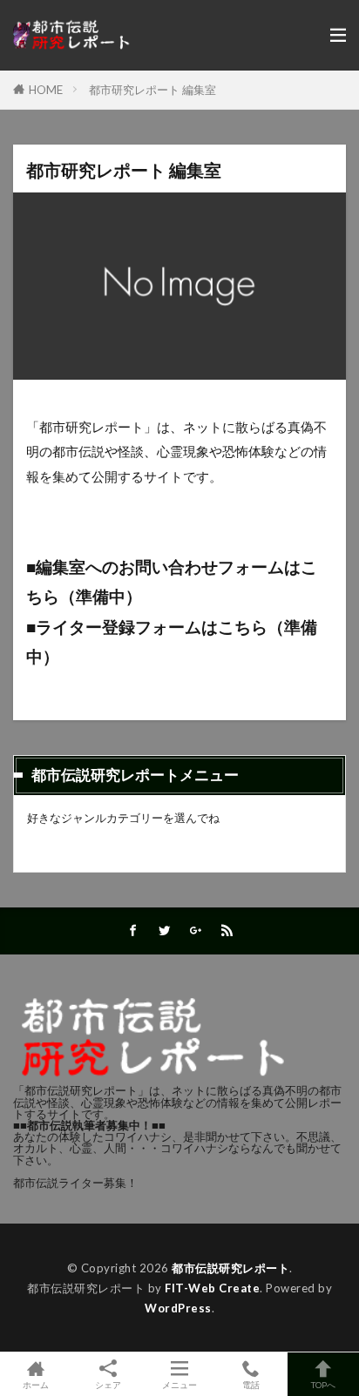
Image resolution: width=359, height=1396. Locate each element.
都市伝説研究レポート (230, 1268)
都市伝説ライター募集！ (75, 1183)
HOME (46, 90)
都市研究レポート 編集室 (152, 90)
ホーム (36, 1384)
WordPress (178, 1308)
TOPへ (323, 1384)
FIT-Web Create (212, 1288)
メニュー (179, 1384)
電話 (251, 1384)
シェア (108, 1384)
